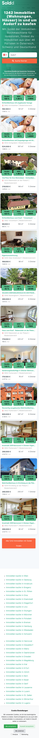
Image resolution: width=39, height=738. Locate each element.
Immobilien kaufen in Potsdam (19, 618)
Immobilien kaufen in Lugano (18, 703)
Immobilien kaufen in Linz (17, 607)
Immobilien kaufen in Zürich (17, 672)
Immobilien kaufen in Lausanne (19, 687)
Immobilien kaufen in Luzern (18, 691)
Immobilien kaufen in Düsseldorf (19, 645)
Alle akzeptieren (11, 726)
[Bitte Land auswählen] (5, 54)
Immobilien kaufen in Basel (17, 680)
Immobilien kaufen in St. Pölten (19, 591)
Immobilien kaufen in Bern (17, 676)
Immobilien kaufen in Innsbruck (19, 584)
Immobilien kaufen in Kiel (16, 664)
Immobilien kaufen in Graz (17, 595)
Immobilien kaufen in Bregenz (18, 587)
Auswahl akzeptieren (27, 726)
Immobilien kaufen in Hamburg (19, 626)
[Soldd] (19, 3)
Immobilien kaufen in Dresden (18, 656)
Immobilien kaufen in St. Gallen (19, 695)
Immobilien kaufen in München (19, 615)
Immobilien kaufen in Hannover (19, 641)
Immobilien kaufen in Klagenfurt (19, 603)
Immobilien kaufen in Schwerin (19, 634)
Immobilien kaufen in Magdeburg (20, 660)
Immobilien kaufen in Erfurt (17, 668)
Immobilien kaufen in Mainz (17, 649)
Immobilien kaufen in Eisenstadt (19, 599)
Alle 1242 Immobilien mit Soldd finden (19, 543)
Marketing (25, 734)
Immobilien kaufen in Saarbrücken (20, 653)
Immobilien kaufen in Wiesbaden (19, 630)
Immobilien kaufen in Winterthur (19, 699)
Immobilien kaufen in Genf (17, 684)
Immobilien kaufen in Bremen (18, 622)
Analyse (15, 734)
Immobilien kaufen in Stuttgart (19, 611)
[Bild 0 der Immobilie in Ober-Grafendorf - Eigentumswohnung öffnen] (18, 241)
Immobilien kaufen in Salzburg (18, 580)
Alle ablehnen (19, 731)
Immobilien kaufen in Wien (17, 576)
